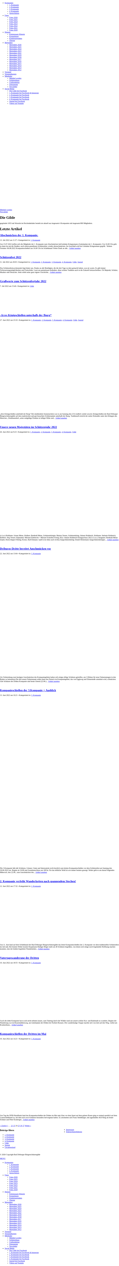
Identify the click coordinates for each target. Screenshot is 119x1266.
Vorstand (8, 72)
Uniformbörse (14, 82)
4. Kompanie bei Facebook (19, 99)
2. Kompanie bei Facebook (19, 95)
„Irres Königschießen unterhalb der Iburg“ (26, 315)
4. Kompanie (14, 11)
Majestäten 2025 (15, 47)
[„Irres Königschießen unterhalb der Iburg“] (59, 410)
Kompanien (9, 3)
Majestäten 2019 (15, 55)
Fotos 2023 (13, 24)
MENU (3, 1159)
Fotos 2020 (13, 30)
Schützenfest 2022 (10, 257)
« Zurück (3, 1126)
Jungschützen (14, 13)
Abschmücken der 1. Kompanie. (19, 235)
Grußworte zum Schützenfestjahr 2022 (23, 281)
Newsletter (13, 87)
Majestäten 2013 (15, 68)
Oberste (12, 41)
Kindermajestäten (15, 38)
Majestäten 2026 (15, 45)
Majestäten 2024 (15, 49)
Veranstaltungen (10, 74)
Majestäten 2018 (15, 57)
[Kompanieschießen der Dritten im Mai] (59, 1111)
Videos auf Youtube (16, 103)
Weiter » (28, 1126)
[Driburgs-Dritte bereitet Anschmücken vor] (59, 673)
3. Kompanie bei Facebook (19, 97)
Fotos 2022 (13, 26)
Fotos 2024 (13, 22)
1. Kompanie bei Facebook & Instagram (24, 93)
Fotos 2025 (13, 20)
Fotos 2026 (13, 18)
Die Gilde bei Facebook (18, 91)
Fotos (7, 15)
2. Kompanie (14, 7)
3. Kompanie (14, 9)
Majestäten (9, 43)
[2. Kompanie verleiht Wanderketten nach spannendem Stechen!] (40, 941)
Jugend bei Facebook (17, 101)
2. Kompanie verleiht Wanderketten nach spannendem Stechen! (38, 881)
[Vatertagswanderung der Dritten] (59, 1017)
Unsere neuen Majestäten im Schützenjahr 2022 (28, 427)
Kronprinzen (14, 36)
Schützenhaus (14, 80)
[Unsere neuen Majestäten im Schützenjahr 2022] (29, 532)
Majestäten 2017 (15, 59)
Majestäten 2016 (15, 61)
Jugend (80, 262)
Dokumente (13, 85)
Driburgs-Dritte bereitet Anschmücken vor (25, 548)
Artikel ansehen (75, 248)
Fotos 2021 (13, 28)
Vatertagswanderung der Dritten (19, 957)
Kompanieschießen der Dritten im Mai (23, 1033)
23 (14, 1126)
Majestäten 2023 (15, 51)
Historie (7, 32)
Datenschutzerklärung (74, 1132)
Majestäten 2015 (15, 64)
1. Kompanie (14, 5)
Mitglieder (8, 76)
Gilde (75, 262)
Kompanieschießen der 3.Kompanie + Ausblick (28, 690)
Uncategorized (10, 1147)
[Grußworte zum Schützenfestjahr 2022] (28, 306)
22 (12, 1126)
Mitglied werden (15, 78)
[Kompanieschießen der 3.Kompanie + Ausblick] (59, 864)
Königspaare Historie (17, 34)
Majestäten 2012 (15, 70)
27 (23, 1126)
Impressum (70, 1130)
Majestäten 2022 (15, 53)
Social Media (9, 89)
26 (21, 1126)
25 (19, 1126)
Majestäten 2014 (15, 66)
